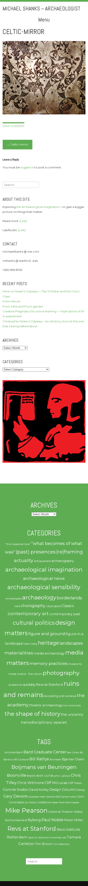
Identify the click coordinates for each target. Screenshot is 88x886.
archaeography (62, 561)
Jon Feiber (30, 802)
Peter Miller (73, 820)
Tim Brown (44, 844)
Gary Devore (15, 796)
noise (12, 674)
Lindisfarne (44, 802)
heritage (48, 643)
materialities (18, 653)
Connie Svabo (15, 789)
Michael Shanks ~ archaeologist (41, 8)
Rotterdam (17, 837)
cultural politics (34, 622)
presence (15, 684)
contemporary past (64, 614)
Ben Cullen (73, 752)
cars (17, 606)
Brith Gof (43, 775)
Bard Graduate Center (44, 751)
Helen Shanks (46, 796)
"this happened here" (18, 544)
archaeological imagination (43, 569)
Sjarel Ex (33, 837)
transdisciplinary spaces (44, 722)
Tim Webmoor (61, 844)
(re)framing (69, 552)
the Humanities (72, 705)
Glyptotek (33, 796)
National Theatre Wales (65, 811)
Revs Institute (68, 830)
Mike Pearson (26, 810)
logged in (27, 167)
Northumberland (16, 820)
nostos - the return (29, 674)
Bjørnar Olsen (73, 759)
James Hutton (69, 796)
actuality (23, 560)
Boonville (16, 775)
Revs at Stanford (49, 685)
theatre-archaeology (45, 705)
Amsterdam (14, 752)
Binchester (55, 759)
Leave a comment (13, 126)
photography (61, 673)
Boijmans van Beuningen (43, 767)
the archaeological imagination (38, 207)
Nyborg (34, 820)
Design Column (62, 790)
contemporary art (28, 613)
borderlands (69, 597)
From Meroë (11, 301)
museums (75, 664)
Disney (80, 789)
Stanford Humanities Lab (52, 837)
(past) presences (36, 552)
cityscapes (53, 606)
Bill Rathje (39, 759)
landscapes (71, 643)
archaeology (39, 597)
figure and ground (46, 633)
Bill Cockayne (21, 759)
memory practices (48, 663)
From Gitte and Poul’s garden (23, 306)
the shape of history (32, 713)
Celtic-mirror (17, 144)
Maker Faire (58, 802)
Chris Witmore (30, 783)
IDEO (58, 796)
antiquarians (42, 561)
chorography (33, 605)
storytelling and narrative (60, 696)
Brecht (31, 775)
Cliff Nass (75, 783)
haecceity (30, 643)
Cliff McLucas (56, 783)
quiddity (29, 685)
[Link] (23, 221)
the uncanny (72, 714)
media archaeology (49, 653)
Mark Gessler (72, 802)
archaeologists (14, 598)
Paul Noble (52, 819)
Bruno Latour (60, 775)
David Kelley (39, 790)
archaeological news (44, 578)
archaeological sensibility (43, 587)
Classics (67, 606)
